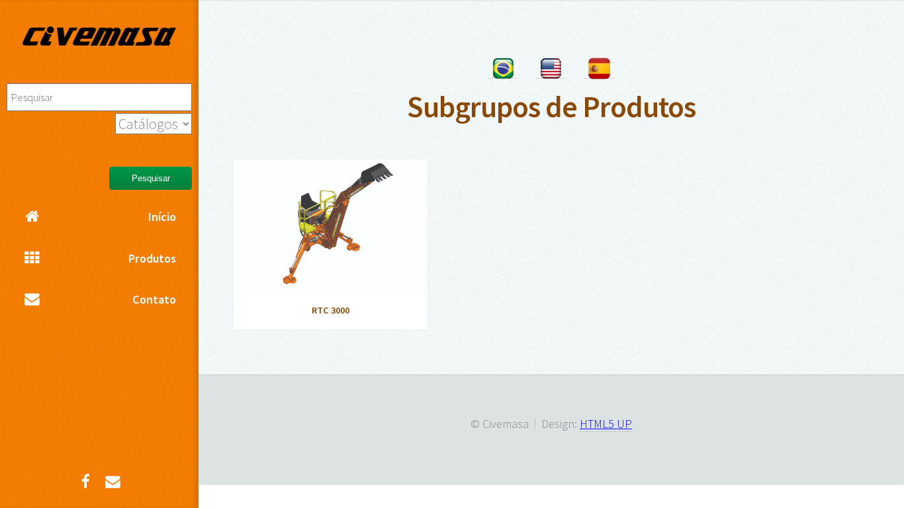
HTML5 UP (606, 423)
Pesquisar (151, 178)
